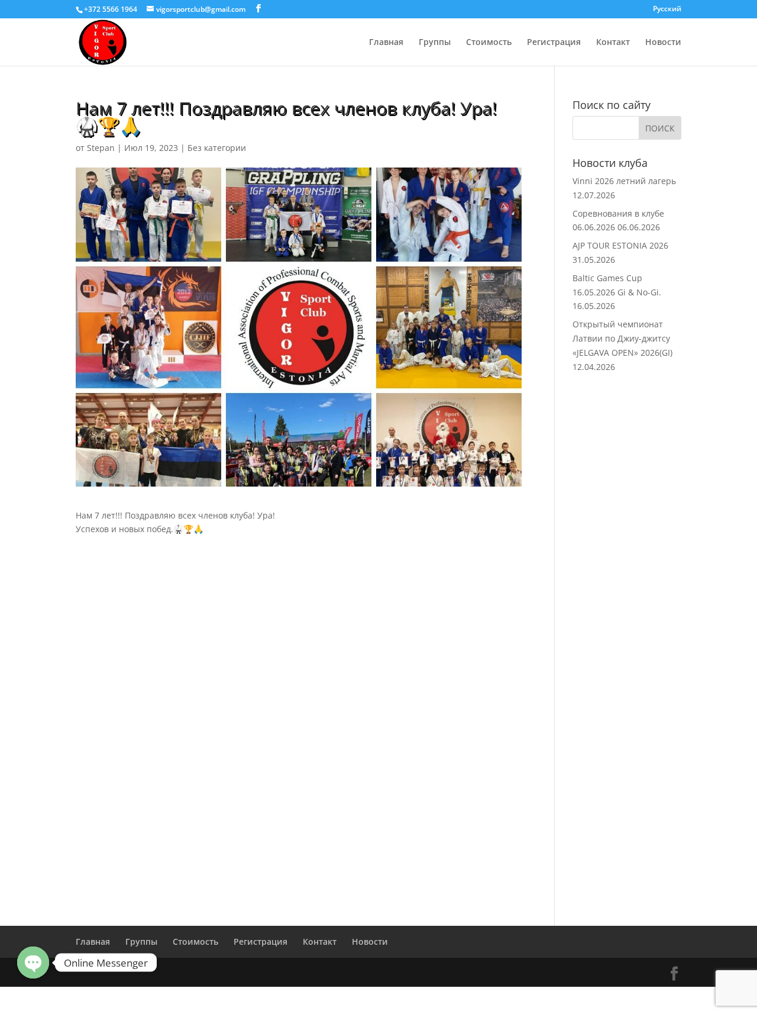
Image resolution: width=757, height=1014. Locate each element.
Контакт (613, 42)
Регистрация (554, 42)
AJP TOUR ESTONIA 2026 (620, 245)
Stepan (101, 147)
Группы (435, 42)
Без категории (216, 147)
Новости (663, 42)
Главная (386, 42)
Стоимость (489, 42)
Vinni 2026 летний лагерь (624, 180)
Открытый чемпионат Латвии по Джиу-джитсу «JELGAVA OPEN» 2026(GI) (622, 338)
